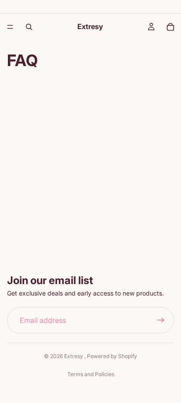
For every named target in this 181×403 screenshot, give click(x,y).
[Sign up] (161, 320)
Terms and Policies (90, 374)
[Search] (29, 27)
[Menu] (10, 27)
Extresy (74, 356)
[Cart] (170, 27)
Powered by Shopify (112, 356)
